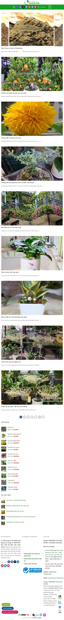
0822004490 (47, 574)
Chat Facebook (60, 609)
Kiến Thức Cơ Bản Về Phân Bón (11, 48)
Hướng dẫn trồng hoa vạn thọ (11, 138)
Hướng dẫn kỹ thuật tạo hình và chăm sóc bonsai (17, 182)
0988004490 (52, 572)
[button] (14, 7)
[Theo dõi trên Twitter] (26, 7)
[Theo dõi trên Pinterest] (29, 7)
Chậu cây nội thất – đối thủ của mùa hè (14, 406)
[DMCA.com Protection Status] (22, 614)
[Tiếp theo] (43, 417)
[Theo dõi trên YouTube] (35, 7)
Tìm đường (60, 598)
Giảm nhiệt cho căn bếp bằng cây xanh (14, 317)
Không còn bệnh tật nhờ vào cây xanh (13, 93)
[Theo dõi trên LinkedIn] (32, 7)
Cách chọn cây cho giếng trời (11, 362)
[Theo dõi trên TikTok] (23, 7)
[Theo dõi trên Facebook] (17, 7)
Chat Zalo (6, 604)
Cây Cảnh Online (37, 617)
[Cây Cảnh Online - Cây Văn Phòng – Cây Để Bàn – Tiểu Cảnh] (32, 2)
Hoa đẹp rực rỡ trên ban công (11, 227)
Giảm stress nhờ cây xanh (10, 272)
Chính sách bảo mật (30, 564)
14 (39, 417)
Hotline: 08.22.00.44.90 (10, 612)
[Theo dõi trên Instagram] (20, 7)
